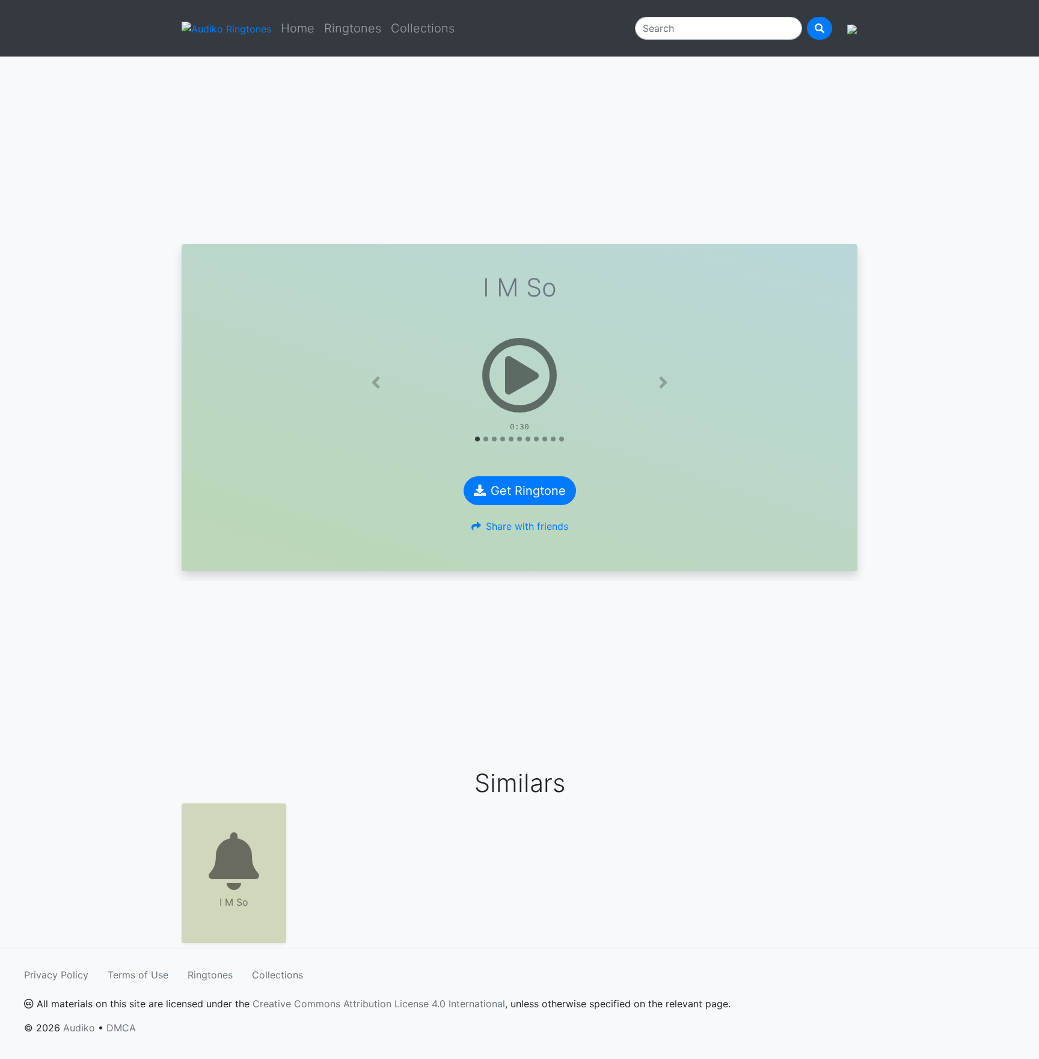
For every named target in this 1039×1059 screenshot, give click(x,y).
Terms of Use (138, 975)
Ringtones (352, 28)
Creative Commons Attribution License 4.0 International (379, 1004)
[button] (376, 382)
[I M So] (519, 375)
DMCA (121, 1028)
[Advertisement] (519, 150)
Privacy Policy (56, 975)
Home (297, 28)
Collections (423, 28)
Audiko (79, 1028)
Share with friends (527, 526)
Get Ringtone (528, 490)
